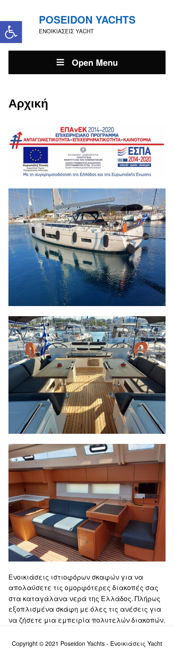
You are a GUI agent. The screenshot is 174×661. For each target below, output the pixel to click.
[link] (11, 32)
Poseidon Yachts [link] (87, 19)
